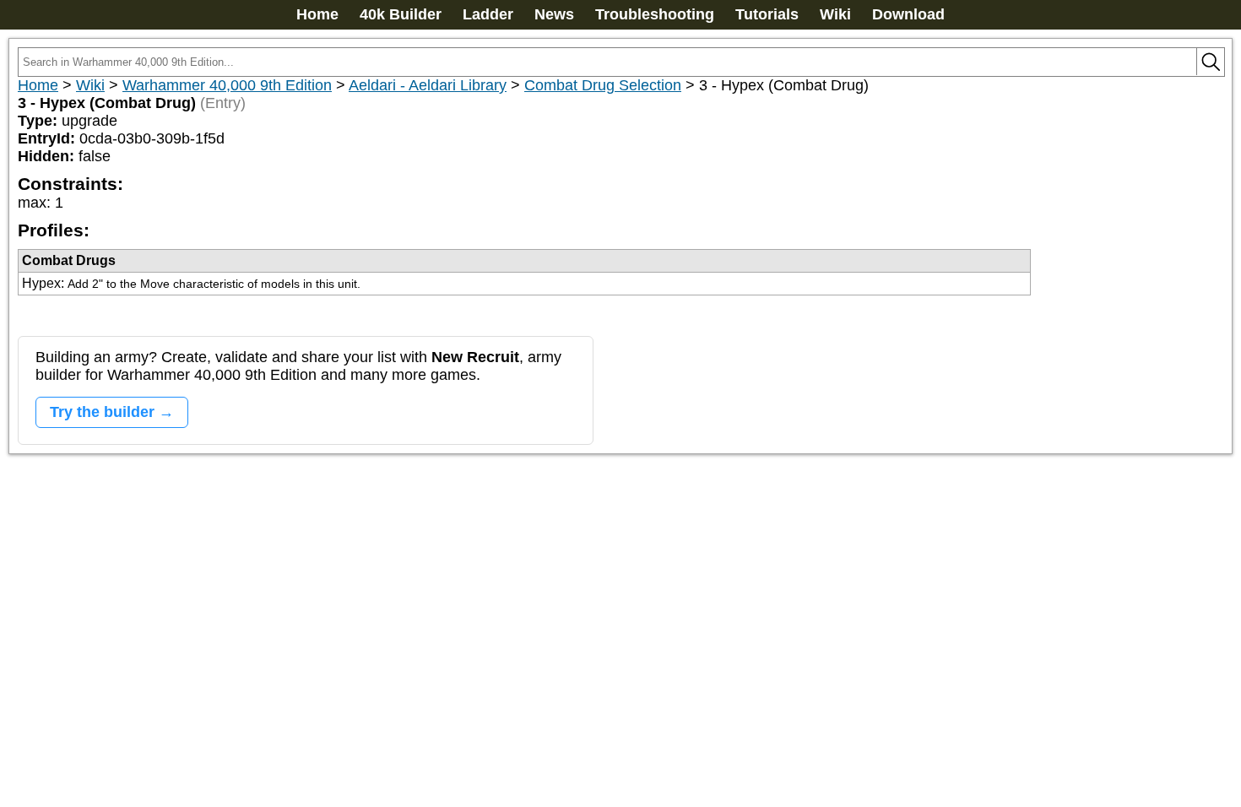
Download (908, 14)
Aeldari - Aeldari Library (428, 85)
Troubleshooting (654, 14)
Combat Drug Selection (602, 85)
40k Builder (401, 14)
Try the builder (102, 412)
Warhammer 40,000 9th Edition (227, 85)
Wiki (835, 14)
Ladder (488, 14)
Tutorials (767, 14)
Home (317, 14)
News (554, 14)
